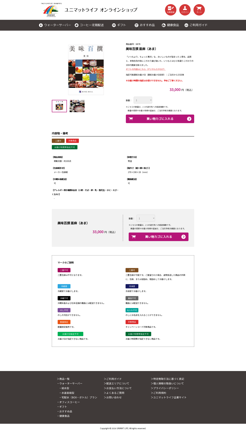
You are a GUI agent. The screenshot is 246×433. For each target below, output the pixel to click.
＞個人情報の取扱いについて (167, 383)
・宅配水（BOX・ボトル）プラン (78, 397)
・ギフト (62, 406)
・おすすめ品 (64, 411)
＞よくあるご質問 (114, 393)
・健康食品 (63, 416)
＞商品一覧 (63, 379)
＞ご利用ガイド (113, 379)
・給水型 (64, 388)
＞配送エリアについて (116, 383)
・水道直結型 (66, 393)
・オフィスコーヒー (68, 402)
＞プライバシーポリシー (165, 388)
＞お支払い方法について (118, 388)
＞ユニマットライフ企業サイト (169, 397)
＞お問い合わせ (113, 397)
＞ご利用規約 (158, 393)
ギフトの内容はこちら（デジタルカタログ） (146, 69)
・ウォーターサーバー (69, 383)
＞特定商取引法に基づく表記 (167, 379)
